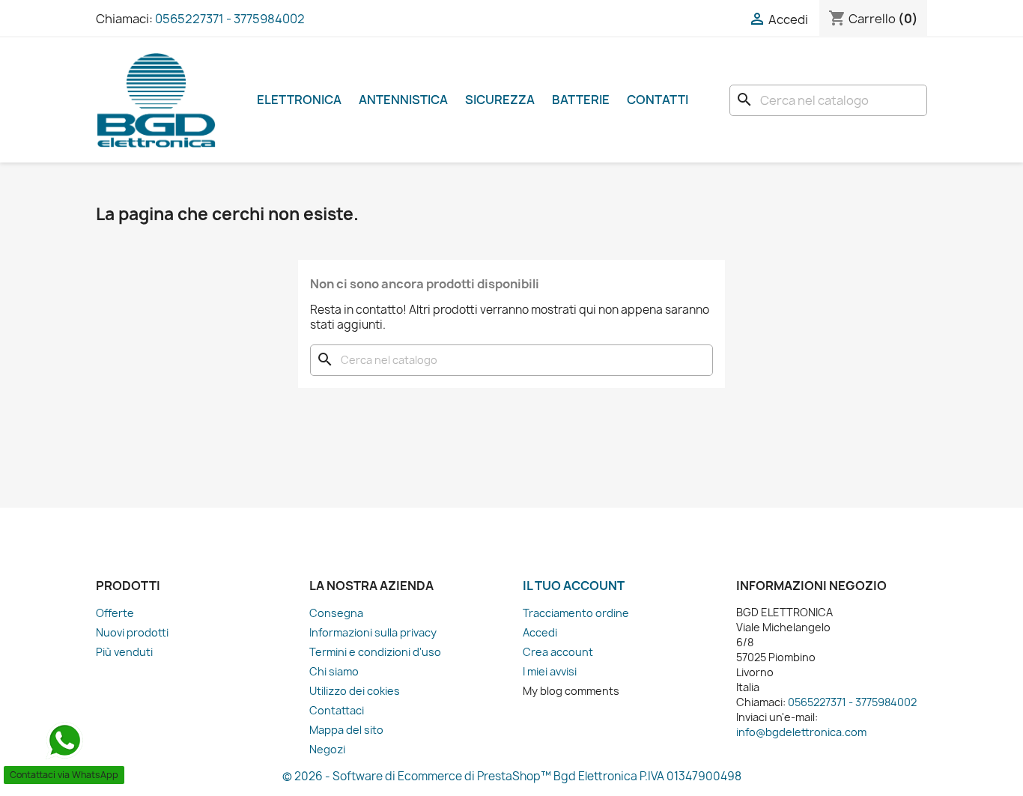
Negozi (327, 749)
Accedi (540, 632)
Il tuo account (574, 585)
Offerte (115, 613)
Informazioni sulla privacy (373, 632)
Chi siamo (334, 671)
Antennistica (403, 99)
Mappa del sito (346, 730)
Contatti (657, 99)
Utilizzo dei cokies (354, 691)
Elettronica (299, 99)
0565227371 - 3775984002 (230, 18)
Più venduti (124, 652)
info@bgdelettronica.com (801, 732)
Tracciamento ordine (576, 613)
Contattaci (336, 710)
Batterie (581, 99)
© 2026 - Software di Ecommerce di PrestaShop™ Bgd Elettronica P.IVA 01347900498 (511, 776)
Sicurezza (500, 99)
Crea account (558, 652)
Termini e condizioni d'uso (375, 652)
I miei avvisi (550, 671)
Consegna (336, 613)
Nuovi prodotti (132, 632)
